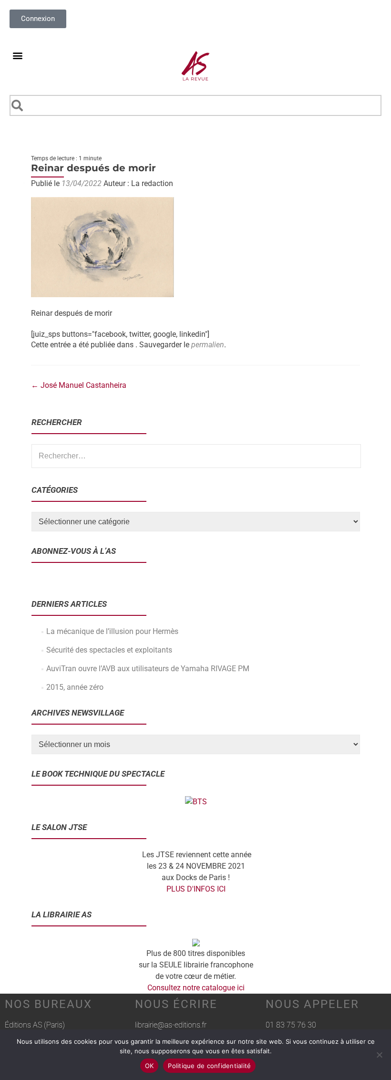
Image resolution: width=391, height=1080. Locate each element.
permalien (207, 344)
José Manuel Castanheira (78, 385)
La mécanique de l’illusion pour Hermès (112, 631)
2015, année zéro (74, 687)
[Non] (379, 1054)
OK (149, 1066)
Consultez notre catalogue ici (196, 987)
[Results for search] (195, 121)
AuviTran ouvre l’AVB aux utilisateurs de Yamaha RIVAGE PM (147, 668)
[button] (17, 55)
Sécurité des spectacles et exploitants (109, 649)
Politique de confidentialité (209, 1066)
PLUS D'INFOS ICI (196, 888)
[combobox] (195, 105)
